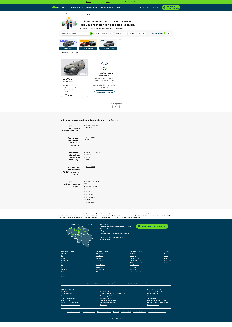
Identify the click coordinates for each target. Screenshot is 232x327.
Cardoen (62, 14)
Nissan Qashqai (100, 265)
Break (165, 258)
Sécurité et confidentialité (108, 300)
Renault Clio (99, 253)
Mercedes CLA (100, 267)
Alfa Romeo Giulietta (136, 263)
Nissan (63, 267)
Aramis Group (65, 300)
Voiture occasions (71, 14)
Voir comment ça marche (104, 92)
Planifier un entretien (106, 7)
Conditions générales (106, 296)
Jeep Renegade (134, 258)
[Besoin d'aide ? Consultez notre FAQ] (164, 7)
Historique (64, 291)
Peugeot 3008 (134, 269)
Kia (62, 265)
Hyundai (63, 263)
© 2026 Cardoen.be (116, 318)
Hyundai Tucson (100, 260)
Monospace (167, 260)
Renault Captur (100, 269)
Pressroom (103, 305)
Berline (166, 256)
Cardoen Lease (152, 298)
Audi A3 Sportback (135, 272)
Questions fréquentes (106, 291)
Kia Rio (98, 263)
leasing (108, 2)
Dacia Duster (90, 191)
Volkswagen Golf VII (135, 260)
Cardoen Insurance (153, 296)
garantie (115, 233)
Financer (88, 2)
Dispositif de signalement (157, 312)
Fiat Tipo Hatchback (136, 274)
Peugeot (63, 276)
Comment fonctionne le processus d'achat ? (113, 293)
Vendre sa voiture (91, 7)
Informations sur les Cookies (108, 302)
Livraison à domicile (153, 305)
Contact (118, 7)
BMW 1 (97, 274)
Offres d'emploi (126, 312)
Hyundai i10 (133, 267)
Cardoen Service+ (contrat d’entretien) (159, 302)
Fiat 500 (98, 258)
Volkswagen (64, 260)
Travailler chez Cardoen (68, 298)
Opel (62, 272)
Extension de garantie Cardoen (156, 300)
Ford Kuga (133, 256)
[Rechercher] (91, 33)
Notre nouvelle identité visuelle (70, 305)
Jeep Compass (134, 265)
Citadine (166, 263)
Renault (63, 253)
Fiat (62, 256)
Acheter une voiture (77, 7)
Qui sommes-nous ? (67, 293)
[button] (106, 33)
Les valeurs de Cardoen (68, 296)
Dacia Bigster (90, 194)
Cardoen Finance (152, 293)
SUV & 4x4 (167, 253)
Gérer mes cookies (139, 312)
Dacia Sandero (90, 202)
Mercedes (64, 269)
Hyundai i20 (133, 253)
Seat (62, 274)
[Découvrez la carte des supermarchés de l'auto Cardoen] (79, 247)
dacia (80, 14)
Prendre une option (106, 298)
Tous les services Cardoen (155, 291)
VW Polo (98, 272)
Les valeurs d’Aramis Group (69, 302)
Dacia (63, 258)
